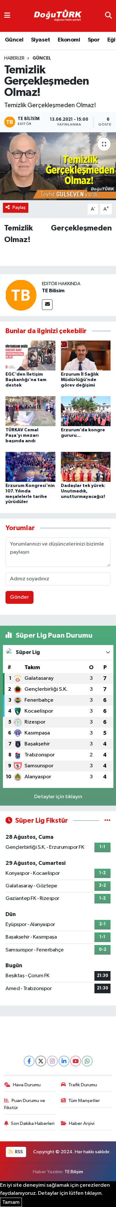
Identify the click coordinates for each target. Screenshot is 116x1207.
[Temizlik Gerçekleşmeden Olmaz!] (58, 166)
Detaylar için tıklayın (58, 797)
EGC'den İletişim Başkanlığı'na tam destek (25, 380)
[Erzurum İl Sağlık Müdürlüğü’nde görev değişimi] (86, 355)
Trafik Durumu (82, 1084)
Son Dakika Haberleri (32, 1123)
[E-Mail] (47, 304)
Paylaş (19, 207)
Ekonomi (69, 40)
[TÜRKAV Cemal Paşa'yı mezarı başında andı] (30, 411)
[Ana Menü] (7, 16)
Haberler (14, 58)
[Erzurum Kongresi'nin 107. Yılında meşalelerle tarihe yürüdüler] (30, 466)
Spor (94, 40)
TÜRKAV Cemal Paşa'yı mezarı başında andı (22, 435)
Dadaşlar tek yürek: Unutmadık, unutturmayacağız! (83, 491)
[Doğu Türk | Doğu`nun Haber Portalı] (58, 16)
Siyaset (40, 40)
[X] (40, 1061)
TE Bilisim (53, 290)
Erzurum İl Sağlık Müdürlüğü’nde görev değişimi (80, 380)
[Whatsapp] (87, 1061)
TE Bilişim (73, 1171)
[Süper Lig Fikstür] (107, 820)
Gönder (19, 597)
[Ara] (108, 16)
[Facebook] (29, 1061)
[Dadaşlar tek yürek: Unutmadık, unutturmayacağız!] (86, 466)
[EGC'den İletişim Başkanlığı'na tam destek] (30, 355)
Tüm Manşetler (84, 1100)
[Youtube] (75, 1061)
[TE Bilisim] (20, 295)
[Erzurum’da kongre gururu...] (86, 411)
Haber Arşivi (81, 1123)
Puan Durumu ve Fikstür (24, 1104)
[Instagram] (52, 1061)
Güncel (14, 40)
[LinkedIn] (64, 1061)
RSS (18, 1151)
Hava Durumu (27, 1084)
